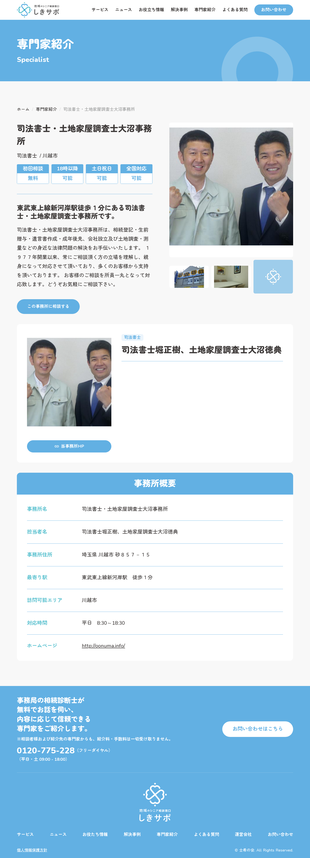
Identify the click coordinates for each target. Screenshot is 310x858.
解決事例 (179, 10)
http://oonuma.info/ (103, 645)
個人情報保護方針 (32, 850)
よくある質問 (235, 10)
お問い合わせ (280, 834)
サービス (100, 10)
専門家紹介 (205, 10)
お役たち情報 (95, 834)
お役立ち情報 (151, 10)
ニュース (123, 10)
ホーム (23, 109)
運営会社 (243, 834)
